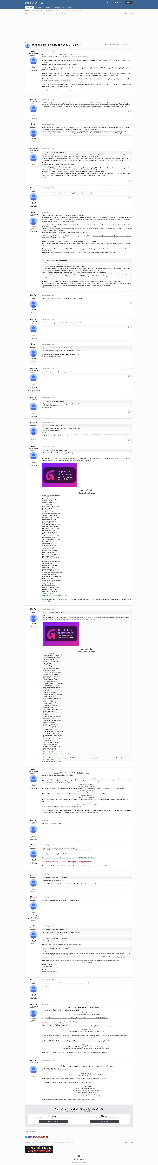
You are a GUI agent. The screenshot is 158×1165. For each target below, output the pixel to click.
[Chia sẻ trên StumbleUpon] (41, 1137)
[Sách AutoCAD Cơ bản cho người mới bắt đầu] (25, 41)
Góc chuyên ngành (65, 10)
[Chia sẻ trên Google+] (31, 1137)
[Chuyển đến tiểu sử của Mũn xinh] (33, 377)
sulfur (72, 221)
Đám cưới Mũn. (86, 490)
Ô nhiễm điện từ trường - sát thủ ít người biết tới (54, 1026)
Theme (76, 1159)
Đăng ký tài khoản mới (53, 1121)
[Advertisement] (79, 28)
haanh (34, 47)
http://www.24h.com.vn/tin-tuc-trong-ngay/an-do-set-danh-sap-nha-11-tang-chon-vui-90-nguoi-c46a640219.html (79, 1052)
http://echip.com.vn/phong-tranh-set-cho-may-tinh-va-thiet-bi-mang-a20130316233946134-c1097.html (69, 858)
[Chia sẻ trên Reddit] (39, 1137)
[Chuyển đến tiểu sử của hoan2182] (33, 935)
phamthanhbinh (33, 149)
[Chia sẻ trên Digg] (34, 1137)
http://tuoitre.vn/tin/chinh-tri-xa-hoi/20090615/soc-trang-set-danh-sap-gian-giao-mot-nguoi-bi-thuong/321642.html (76, 1078)
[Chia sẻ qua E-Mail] (44, 1137)
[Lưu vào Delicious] (36, 1137)
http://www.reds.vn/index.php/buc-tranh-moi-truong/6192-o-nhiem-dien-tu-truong (89, 1026)
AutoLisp (48, 7)
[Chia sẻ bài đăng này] (131, 51)
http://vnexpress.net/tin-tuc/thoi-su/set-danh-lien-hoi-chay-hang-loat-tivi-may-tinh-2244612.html (71, 1037)
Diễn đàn (29, 7)
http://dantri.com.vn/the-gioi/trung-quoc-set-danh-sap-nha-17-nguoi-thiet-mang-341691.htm (70, 1099)
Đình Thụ (33, 100)
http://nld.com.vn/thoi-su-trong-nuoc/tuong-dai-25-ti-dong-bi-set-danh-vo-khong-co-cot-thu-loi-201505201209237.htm (77, 1018)
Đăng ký (129, 2)
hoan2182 (33, 926)
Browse (70, 7)
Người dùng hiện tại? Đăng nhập (115, 2)
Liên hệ (82, 1159)
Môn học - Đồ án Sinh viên (52, 10)
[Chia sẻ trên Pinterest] (47, 1137)
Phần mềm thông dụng (38, 10)
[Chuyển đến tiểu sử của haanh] (27, 46)
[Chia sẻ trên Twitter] (26, 1137)
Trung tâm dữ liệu (77, 10)
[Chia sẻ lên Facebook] (29, 1137)
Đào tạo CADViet (59, 7)
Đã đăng (48, 51)
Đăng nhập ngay (104, 1121)
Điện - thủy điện (53, 47)
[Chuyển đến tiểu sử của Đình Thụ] (33, 108)
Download (38, 7)
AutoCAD (27, 10)
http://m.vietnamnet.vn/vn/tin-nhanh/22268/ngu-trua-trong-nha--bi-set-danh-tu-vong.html (65, 232)
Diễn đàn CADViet (34, 2)
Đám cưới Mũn (67, 775)
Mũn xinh (33, 369)
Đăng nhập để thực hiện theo (112, 44)
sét (96, 219)
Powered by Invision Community (79, 1162)
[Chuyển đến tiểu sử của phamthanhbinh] (33, 157)
